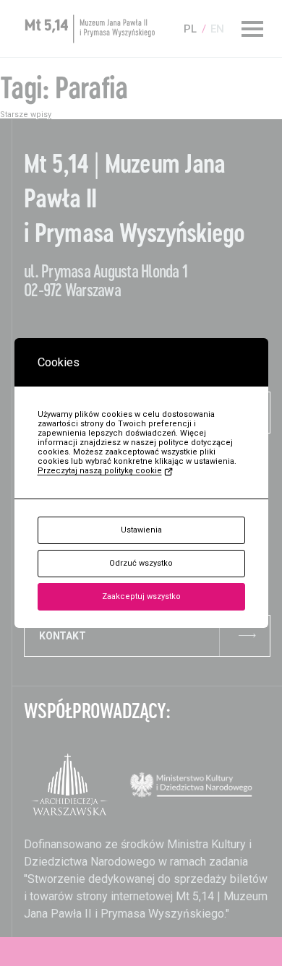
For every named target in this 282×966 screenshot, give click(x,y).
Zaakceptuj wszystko (141, 596)
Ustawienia (141, 530)
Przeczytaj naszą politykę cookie (100, 470)
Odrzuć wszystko (141, 563)
